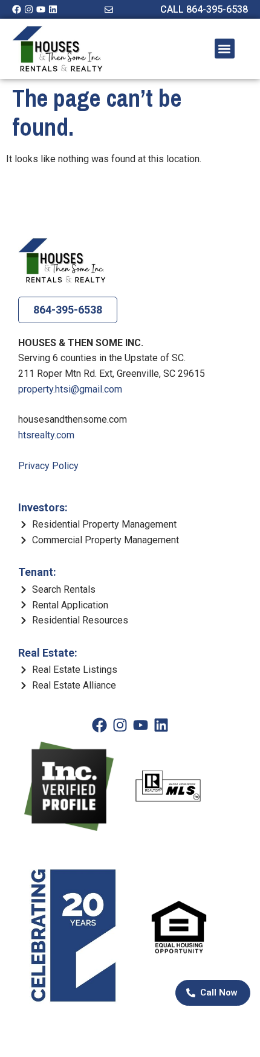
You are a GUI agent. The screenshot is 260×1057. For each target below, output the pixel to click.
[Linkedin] (52, 9)
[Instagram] (28, 9)
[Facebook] (16, 9)
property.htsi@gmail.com (70, 389)
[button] (225, 48)
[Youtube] (40, 9)
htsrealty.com (46, 435)
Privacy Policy (48, 466)
